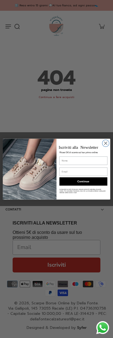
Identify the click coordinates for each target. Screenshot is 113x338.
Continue (83, 181)
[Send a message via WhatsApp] (102, 327)
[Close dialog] (105, 143)
